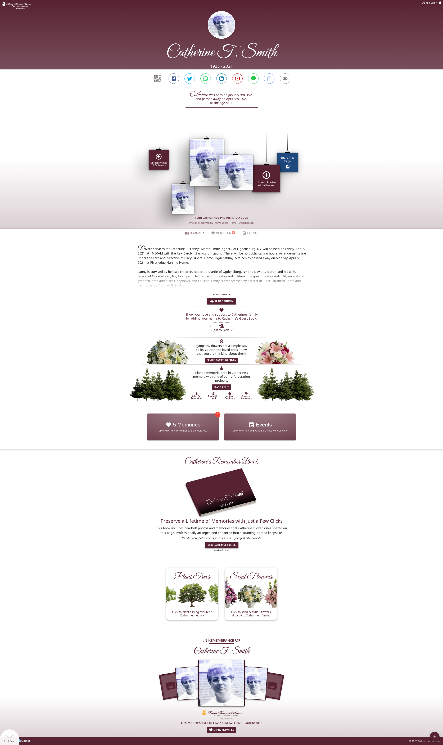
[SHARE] (269, 78)
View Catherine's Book (221, 545)
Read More (221, 294)
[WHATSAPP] (205, 78)
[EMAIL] (237, 78)
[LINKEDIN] (221, 78)
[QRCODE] (158, 78)
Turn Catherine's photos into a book (221, 217)
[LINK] (285, 78)
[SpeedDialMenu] (435, 737)
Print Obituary (223, 301)
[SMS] (253, 78)
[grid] (221, 174)
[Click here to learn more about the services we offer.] (221, 714)
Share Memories (223, 729)
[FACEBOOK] (174, 78)
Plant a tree (221, 387)
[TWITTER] (189, 78)
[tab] (194, 232)
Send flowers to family (221, 360)
